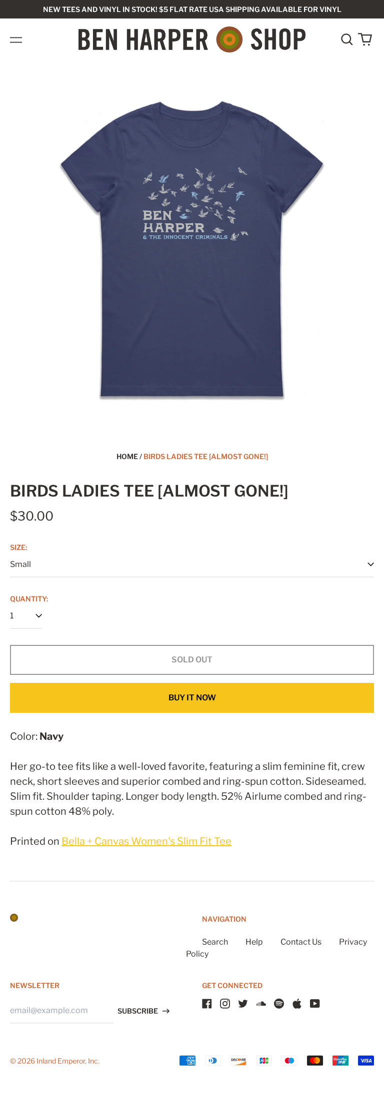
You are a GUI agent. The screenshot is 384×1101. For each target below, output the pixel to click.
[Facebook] (207, 1004)
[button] (347, 39)
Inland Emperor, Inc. (68, 1061)
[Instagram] (225, 1004)
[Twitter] (243, 1004)
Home (127, 456)
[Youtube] (315, 1004)
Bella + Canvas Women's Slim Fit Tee (147, 841)
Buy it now (192, 697)
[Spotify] (279, 1004)
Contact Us (301, 942)
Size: (18, 547)
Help (254, 942)
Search (215, 942)
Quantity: (29, 598)
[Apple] (297, 1004)
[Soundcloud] (261, 1004)
